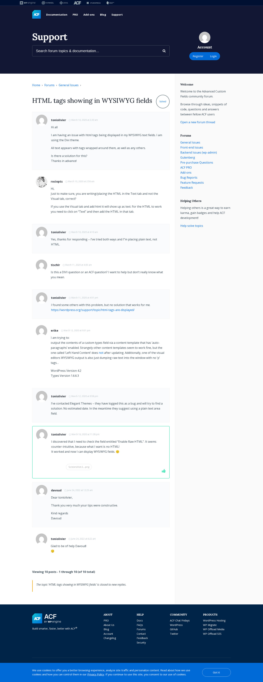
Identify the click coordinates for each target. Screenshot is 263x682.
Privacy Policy (95, 674)
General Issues (69, 85)
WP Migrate (210, 625)
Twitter (174, 633)
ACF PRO (186, 167)
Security (141, 642)
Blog (103, 14)
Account (108, 633)
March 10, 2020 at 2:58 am (81, 181)
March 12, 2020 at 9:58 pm (84, 396)
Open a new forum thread (197, 122)
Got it (216, 672)
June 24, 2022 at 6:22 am (83, 538)
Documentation (56, 14)
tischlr (55, 265)
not (101, 353)
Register (198, 56)
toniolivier (58, 120)
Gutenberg (187, 157)
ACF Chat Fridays (180, 620)
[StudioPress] (93, 3)
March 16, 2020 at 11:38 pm (85, 434)
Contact (141, 633)
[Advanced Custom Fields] (36, 14)
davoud (56, 490)
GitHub (174, 629)
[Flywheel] (48, 3)
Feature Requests (192, 183)
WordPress (176, 625)
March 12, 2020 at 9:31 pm (77, 330)
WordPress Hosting (214, 620)
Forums (49, 85)
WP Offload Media (213, 629)
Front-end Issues (191, 147)
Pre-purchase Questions (196, 162)
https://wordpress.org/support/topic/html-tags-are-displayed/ (93, 310)
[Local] (64, 3)
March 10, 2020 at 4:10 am (84, 232)
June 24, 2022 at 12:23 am (80, 490)
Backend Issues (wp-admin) (198, 152)
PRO (75, 14)
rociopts (57, 181)
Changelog (110, 638)
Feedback (186, 188)
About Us (109, 625)
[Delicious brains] (110, 3)
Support (117, 14)
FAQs (140, 625)
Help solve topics (191, 226)
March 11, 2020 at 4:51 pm (84, 297)
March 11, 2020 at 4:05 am (78, 264)
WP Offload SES (212, 633)
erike (54, 330)
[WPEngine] (28, 3)
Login (213, 56)
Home (36, 85)
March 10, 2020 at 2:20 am (84, 119)
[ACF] (77, 3)
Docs (140, 620)
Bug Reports (188, 178)
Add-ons (89, 14)
